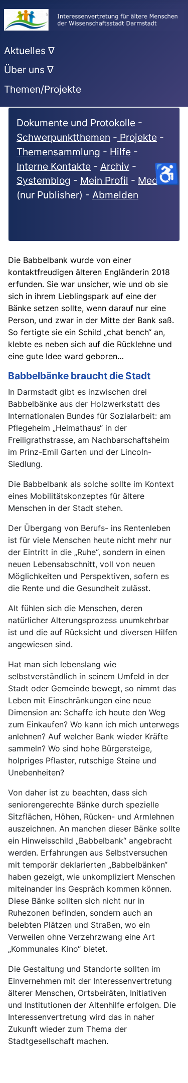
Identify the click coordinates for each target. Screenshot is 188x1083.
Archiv (114, 166)
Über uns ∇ (29, 70)
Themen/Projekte (42, 89)
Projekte (137, 137)
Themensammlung (58, 152)
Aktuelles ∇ (29, 51)
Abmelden (115, 195)
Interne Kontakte (54, 166)
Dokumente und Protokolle (76, 123)
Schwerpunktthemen (63, 137)
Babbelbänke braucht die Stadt (79, 376)
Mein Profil (104, 180)
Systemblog (44, 180)
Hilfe (120, 152)
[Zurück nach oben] (170, 1064)
